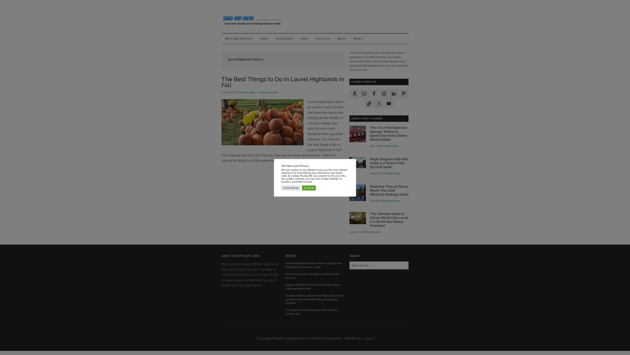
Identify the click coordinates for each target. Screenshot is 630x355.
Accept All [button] (309, 188)
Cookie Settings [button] (290, 188)
